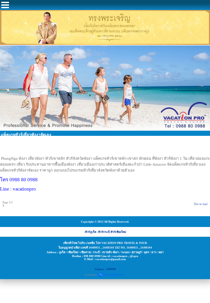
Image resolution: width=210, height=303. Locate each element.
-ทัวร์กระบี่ (103, 231)
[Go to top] (200, 203)
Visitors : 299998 (105, 269)
